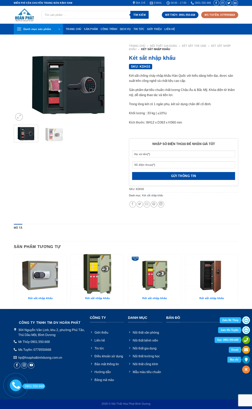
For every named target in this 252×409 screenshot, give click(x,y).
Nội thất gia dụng (163, 45)
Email (234, 349)
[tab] (18, 228)
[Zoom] (19, 117)
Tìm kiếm (139, 14)
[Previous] (20, 82)
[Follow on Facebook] (216, 3)
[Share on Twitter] (139, 204)
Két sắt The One (194, 45)
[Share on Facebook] (132, 204)
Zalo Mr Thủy (230, 320)
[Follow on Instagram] (222, 3)
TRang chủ (73, 29)
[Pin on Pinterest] (154, 204)
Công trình (109, 29)
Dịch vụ (125, 29)
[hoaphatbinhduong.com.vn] (24, 15)
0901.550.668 (34, 386)
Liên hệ (169, 29)
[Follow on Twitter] (229, 3)
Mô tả (18, 227)
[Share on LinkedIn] (161, 204)
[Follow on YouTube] (31, 365)
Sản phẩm (91, 29)
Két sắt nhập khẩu (152, 195)
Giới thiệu (154, 29)
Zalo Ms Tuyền (229, 330)
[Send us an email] (235, 3)
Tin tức (138, 29)
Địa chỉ (234, 359)
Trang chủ (137, 45)
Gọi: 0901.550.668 (227, 339)
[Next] (116, 82)
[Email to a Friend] (147, 204)
